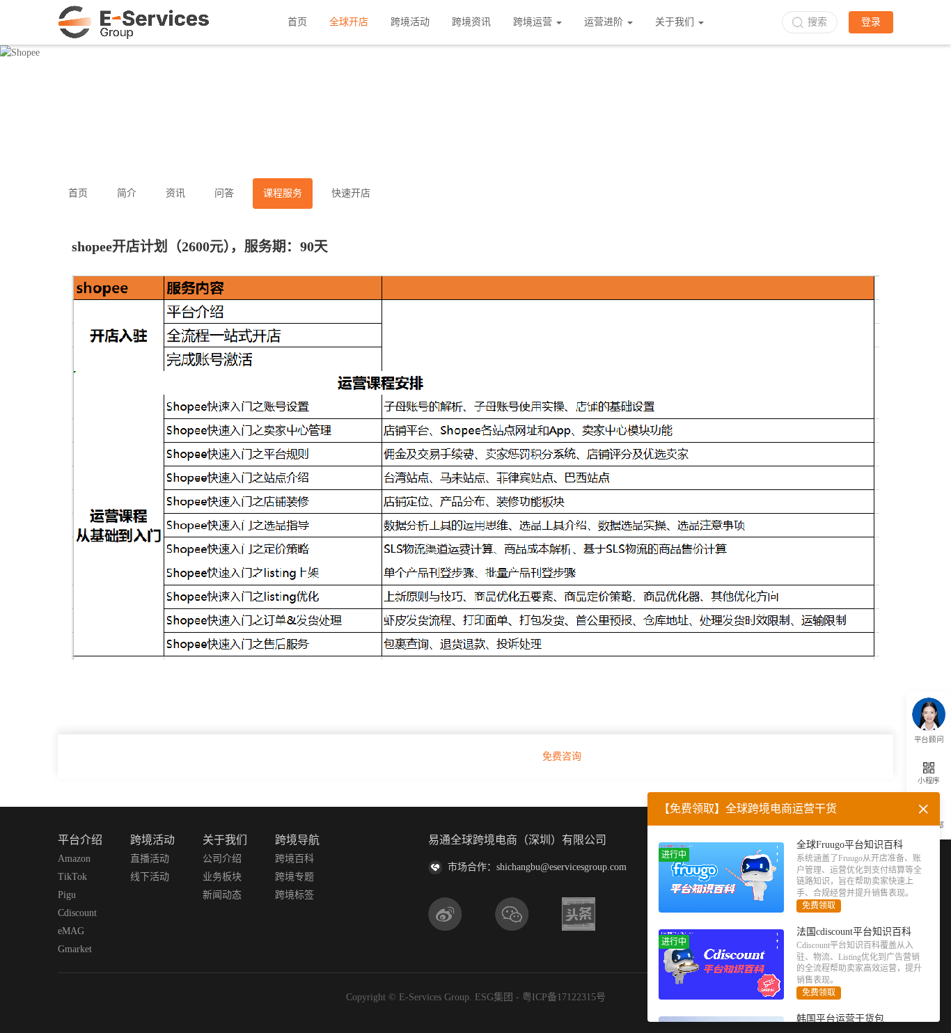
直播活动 (149, 858)
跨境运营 (534, 22)
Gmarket (75, 949)
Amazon (74, 858)
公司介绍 (222, 858)
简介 (126, 193)
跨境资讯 (471, 22)
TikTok (72, 877)
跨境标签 (294, 895)
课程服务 (282, 193)
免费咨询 (561, 756)
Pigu (67, 895)
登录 (871, 22)
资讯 (175, 193)
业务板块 (222, 877)
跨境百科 (294, 858)
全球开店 (348, 22)
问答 (224, 193)
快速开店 (350, 193)
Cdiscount (77, 913)
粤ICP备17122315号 (564, 997)
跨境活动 (410, 22)
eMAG (71, 931)
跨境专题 (294, 877)
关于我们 (676, 22)
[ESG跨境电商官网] (134, 22)
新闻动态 (222, 895)
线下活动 (149, 877)
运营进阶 (605, 22)
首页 (297, 22)
